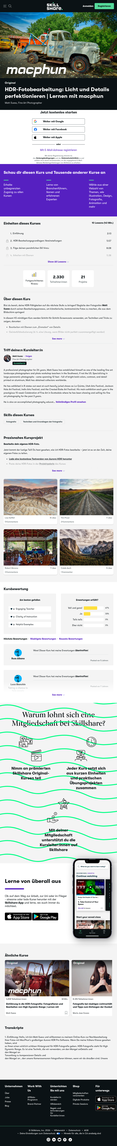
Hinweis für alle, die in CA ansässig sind (82, 1133)
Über (7, 1093)
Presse (8, 1101)
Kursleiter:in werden (55, 1098)
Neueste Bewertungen (70, 638)
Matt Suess (22, 356)
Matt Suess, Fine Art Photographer (23, 103)
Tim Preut (65, 518)
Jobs (7, 1097)
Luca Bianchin (18, 684)
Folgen (29, 356)
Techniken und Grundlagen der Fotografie (42, 422)
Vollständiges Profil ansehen (71, 401)
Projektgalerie (46, 463)
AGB (86, 1130)
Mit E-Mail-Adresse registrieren (58, 150)
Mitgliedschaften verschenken (80, 1094)
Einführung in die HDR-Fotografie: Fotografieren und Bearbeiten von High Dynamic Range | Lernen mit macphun (34, 1007)
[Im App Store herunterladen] (17, 917)
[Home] (55, 6)
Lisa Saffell (10, 518)
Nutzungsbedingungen (45, 158)
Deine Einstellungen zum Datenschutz (37, 1133)
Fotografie (11, 422)
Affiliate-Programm (33, 1098)
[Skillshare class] (37, 978)
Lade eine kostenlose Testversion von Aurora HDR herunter (40, 458)
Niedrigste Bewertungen (43, 638)
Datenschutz (74, 1130)
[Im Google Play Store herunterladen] (46, 917)
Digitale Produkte (81, 1100)
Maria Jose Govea (81, 1013)
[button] (5, 6)
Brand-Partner (34, 1104)
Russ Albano (18, 658)
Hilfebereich (55, 1104)
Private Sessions (80, 1104)
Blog (7, 1106)
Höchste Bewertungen (15, 638)
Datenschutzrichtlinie (70, 158)
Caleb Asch (66, 568)
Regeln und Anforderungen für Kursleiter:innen (57, 1112)
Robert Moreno (11, 568)
